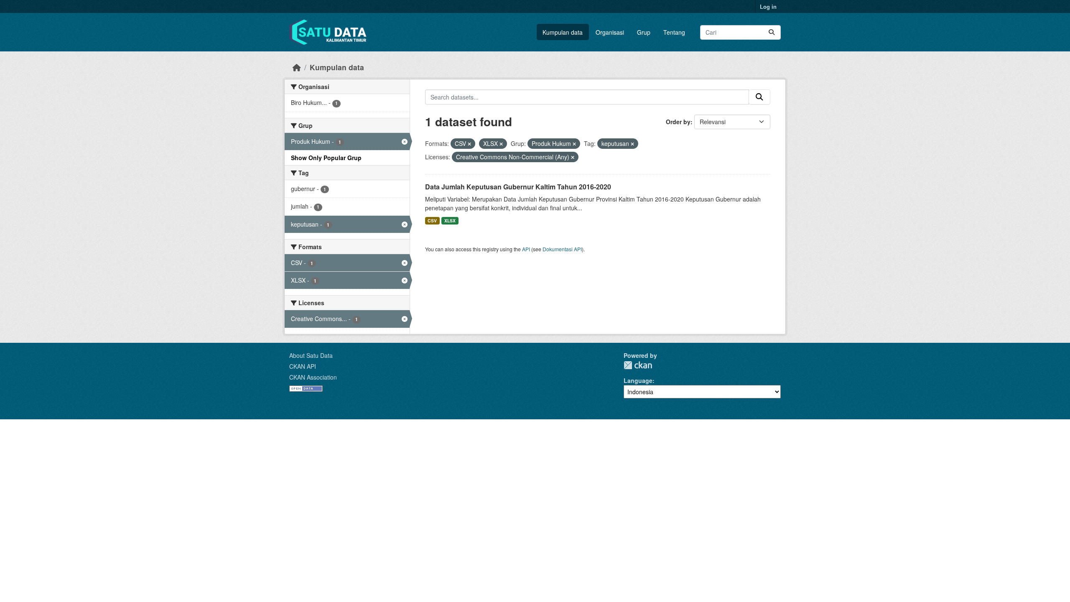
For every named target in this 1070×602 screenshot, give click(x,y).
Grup (643, 32)
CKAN (638, 365)
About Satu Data (311, 355)
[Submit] (771, 32)
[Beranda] (297, 67)
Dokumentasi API (562, 249)
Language (638, 380)
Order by (678, 121)
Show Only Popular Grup (326, 157)
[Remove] (469, 143)
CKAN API (302, 366)
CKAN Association (313, 377)
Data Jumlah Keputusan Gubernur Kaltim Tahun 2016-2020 (518, 186)
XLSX (450, 220)
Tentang (674, 32)
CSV (432, 220)
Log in (768, 6)
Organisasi (610, 32)
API (526, 249)
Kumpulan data (563, 32)
